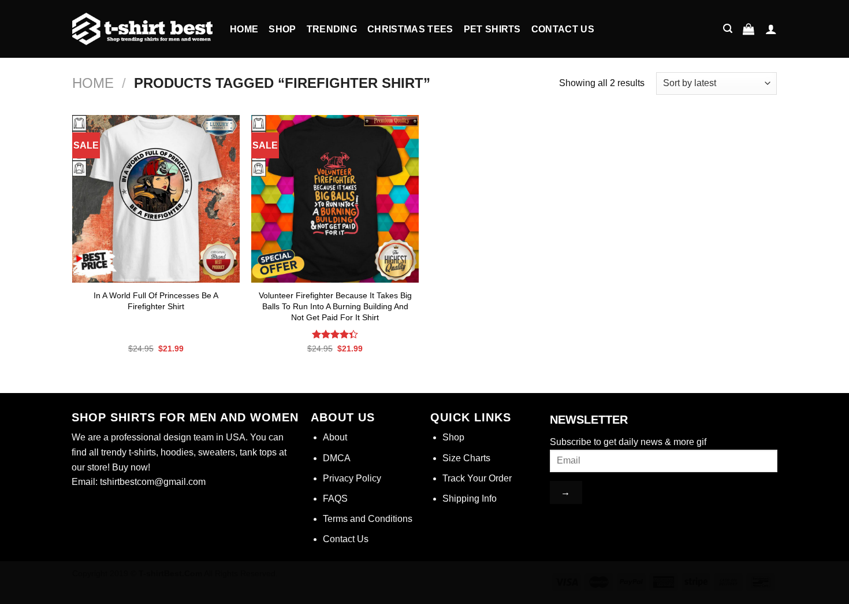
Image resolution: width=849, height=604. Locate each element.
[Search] (727, 28)
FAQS (335, 498)
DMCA (337, 458)
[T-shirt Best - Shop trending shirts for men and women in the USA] (142, 29)
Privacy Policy (352, 478)
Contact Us (562, 29)
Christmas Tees (410, 29)
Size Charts (466, 458)
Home (244, 29)
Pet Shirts (492, 29)
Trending (332, 29)
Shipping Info (469, 498)
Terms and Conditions (367, 519)
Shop (282, 29)
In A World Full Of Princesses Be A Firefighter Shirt (156, 301)
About (335, 437)
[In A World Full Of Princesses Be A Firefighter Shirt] (156, 199)
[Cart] (748, 29)
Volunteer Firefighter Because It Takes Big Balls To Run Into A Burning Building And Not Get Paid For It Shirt (335, 306)
